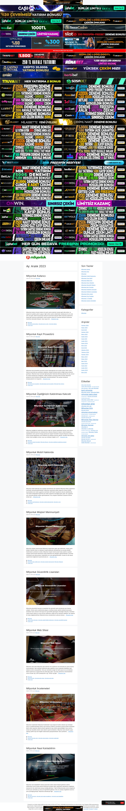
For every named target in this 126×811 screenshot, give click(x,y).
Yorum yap (30, 325)
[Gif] (63, 122)
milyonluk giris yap (86, 406)
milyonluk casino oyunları (85, 398)
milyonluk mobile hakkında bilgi (46, 502)
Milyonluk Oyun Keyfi (86, 278)
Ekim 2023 (84, 372)
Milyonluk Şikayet (44, 442)
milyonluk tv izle (57, 502)
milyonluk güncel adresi (33, 323)
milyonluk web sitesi (49, 678)
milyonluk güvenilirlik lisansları (60, 620)
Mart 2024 (84, 361)
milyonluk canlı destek (92, 396)
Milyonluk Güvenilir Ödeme (88, 285)
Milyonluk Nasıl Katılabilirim (40, 748)
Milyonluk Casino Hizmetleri (88, 300)
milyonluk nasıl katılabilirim (57, 796)
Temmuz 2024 (85, 352)
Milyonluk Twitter (93, 432)
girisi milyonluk (84, 388)
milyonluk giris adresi (91, 401)
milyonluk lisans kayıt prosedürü (47, 383)
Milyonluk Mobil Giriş (86, 280)
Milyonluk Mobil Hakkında (40, 452)
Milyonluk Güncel (85, 410)
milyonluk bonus (84, 396)
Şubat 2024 (84, 363)
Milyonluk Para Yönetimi (87, 283)
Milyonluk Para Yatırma (59, 383)
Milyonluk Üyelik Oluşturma (88, 276)
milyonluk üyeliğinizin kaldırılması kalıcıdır (57, 442)
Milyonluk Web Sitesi (37, 630)
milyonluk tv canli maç (87, 428)
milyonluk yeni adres (87, 435)
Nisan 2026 (84, 327)
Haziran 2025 (84, 332)
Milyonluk (30, 322)
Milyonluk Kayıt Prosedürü (40, 334)
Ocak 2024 (84, 365)
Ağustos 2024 (85, 350)
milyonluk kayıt (84, 415)
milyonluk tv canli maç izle (85, 430)
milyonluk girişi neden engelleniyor (43, 796)
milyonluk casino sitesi (87, 399)
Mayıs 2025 (84, 334)
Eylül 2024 (84, 348)
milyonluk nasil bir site (86, 417)
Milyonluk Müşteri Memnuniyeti (42, 512)
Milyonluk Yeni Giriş (85, 439)
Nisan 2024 (84, 359)
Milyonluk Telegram (58, 561)
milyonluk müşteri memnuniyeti (47, 561)
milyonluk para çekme (86, 421)
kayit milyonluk (31, 678)
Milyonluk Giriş (85, 271)
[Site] (31, 88)
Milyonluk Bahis (95, 392)
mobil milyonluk (85, 442)
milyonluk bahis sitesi (39, 678)
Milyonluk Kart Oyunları (87, 287)
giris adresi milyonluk (95, 386)
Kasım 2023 (84, 370)
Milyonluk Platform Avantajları (89, 291)
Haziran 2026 (85, 325)
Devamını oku (54, 319)
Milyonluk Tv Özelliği (86, 298)
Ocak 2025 (84, 339)
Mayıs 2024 (84, 356)
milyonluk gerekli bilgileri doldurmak (46, 620)
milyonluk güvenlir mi (84, 414)
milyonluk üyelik (93, 439)
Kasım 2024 (84, 343)
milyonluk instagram (92, 414)
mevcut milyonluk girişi (33, 738)
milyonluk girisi (88, 404)
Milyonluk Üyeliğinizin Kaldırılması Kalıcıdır (48, 394)
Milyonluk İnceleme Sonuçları (89, 289)
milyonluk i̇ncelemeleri (54, 738)
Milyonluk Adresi (85, 269)
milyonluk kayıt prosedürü (33, 383)
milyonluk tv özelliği (84, 432)
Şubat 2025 (84, 336)
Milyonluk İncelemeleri (38, 688)
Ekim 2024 (84, 345)
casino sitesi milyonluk (33, 620)
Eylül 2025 (84, 330)
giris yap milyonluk (32, 796)
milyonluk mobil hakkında (33, 502)
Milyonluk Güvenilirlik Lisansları (42, 572)
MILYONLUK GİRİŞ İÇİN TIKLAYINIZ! (63, 50)
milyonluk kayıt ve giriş (43, 323)
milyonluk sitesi (93, 423)
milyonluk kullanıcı (53, 323)
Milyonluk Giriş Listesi (87, 294)
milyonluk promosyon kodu (85, 423)
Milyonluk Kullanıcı (36, 276)
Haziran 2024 (85, 354)
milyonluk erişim (84, 401)
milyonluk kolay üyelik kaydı (34, 561)
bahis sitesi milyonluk (86, 384)
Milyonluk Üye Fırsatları (87, 296)
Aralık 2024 (84, 341)
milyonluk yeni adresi (85, 437)
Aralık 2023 (84, 368)
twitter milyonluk (93, 442)
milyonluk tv (84, 427)
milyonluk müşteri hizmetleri (34, 442)
